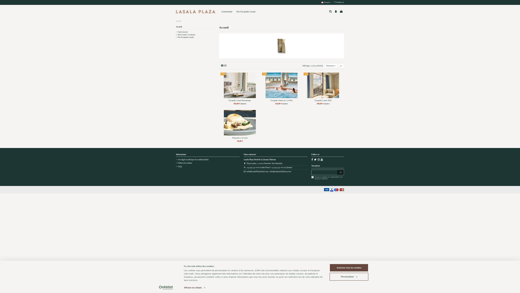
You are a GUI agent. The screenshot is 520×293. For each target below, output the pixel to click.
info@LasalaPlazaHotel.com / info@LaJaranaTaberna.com (269, 171)
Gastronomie (183, 32)
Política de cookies (185, 163)
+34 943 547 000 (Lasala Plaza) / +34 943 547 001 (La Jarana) (269, 167)
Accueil (179, 27)
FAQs (180, 166)
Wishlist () (340, 2)
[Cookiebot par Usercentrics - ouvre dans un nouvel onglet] (166, 288)
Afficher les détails (193, 287)
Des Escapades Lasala (186, 37)
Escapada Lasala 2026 (323, 100)
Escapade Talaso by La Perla (281, 100)
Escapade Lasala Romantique (240, 100)
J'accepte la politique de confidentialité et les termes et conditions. (329, 178)
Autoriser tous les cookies (349, 268)
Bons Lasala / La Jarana (186, 35)
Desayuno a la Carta (240, 138)
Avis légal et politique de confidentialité (193, 159)
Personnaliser (347, 276)
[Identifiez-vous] (336, 11)
